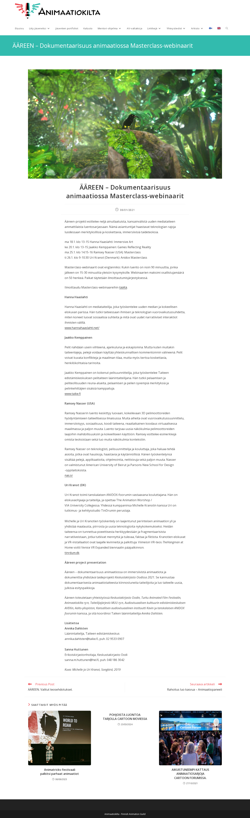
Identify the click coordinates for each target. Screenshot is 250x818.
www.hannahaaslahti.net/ (82, 328)
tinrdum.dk (72, 553)
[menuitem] (210, 28)
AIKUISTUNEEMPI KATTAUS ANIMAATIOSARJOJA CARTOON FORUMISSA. (190, 774)
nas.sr (69, 475)
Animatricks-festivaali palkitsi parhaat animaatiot (59, 772)
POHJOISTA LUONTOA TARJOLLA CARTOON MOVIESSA (125, 717)
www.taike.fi (73, 394)
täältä (123, 287)
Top (241, 809)
